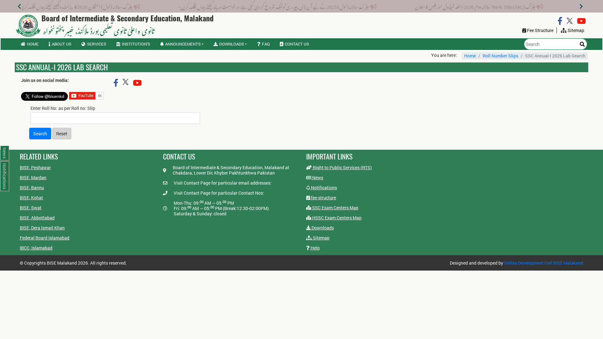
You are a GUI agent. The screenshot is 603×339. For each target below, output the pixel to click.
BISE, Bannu (32, 188)
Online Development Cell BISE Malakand (543, 263)
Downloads (322, 228)
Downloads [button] (231, 44)
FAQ (266, 44)
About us (61, 44)
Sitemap (320, 238)
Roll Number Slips (500, 56)
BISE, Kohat (31, 198)
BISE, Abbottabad (37, 218)
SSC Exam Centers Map (334, 208)
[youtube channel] (581, 21)
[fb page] (560, 21)
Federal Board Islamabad (44, 238)
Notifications (323, 188)
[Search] (582, 44)
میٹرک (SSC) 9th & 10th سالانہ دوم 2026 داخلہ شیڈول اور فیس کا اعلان (487, 5)
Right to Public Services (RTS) (342, 167)
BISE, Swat (30, 208)
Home (33, 44)
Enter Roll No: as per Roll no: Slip (62, 108)
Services (96, 44)
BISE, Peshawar (35, 167)
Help (315, 248)
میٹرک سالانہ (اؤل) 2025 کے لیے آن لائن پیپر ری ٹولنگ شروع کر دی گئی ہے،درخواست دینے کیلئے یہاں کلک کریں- (285, 5)
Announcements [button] (183, 44)
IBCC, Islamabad (36, 248)
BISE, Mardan (33, 177)
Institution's (136, 44)
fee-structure (323, 198)
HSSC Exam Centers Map (336, 218)
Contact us (297, 44)
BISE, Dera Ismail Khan (42, 228)
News (317, 177)
